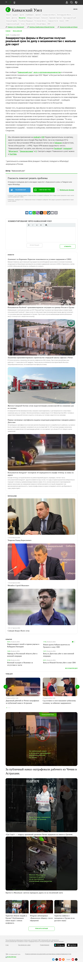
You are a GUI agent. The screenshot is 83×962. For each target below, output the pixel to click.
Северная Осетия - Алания (56, 21)
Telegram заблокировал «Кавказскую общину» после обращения (41, 918)
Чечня (22, 24)
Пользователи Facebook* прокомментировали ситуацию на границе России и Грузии (41, 307)
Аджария (15, 15)
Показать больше (41, 928)
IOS (43, 137)
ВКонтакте (13, 151)
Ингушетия (22, 18)
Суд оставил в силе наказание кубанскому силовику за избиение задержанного (59, 701)
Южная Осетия (30, 24)
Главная (8, 31)
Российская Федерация (26, 21)
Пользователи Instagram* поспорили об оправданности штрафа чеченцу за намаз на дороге (41, 473)
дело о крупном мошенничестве (47, 72)
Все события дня (71, 668)
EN (10, 2)
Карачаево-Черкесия (55, 18)
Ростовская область (40, 21)
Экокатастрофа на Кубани (68, 27)
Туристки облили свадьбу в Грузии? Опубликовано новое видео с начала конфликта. (16, 919)
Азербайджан (30, 15)
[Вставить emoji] (46, 225)
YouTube (13, 154)
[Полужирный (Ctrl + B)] (29, 225)
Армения (38, 15)
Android (36, 137)
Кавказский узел (25, 72)
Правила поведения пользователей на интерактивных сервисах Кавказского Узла (48, 954)
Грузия (8, 18)
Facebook (58, 148)
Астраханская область (49, 15)
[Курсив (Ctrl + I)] (33, 225)
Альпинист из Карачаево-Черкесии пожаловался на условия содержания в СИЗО (39, 259)
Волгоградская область (64, 15)
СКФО (67, 21)
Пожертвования (44, 945)
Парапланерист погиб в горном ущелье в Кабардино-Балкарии (23, 645)
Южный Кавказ (41, 24)
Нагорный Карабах (11, 21)
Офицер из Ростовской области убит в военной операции (22, 654)
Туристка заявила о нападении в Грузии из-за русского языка (64, 918)
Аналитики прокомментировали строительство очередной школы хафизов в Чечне (40, 357)
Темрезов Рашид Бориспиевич (19, 540)
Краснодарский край (69, 18)
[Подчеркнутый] (37, 225)
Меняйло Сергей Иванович (18, 585)
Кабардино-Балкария (33, 18)
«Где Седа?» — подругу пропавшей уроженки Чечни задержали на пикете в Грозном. (39, 834)
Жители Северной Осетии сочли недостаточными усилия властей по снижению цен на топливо (41, 406)
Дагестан (14, 18)
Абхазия (8, 15)
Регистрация (34, 245)
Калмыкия (44, 18)
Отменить (67, 246)
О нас (7, 945)
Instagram (67, 148)
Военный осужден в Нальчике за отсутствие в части (20, 663)
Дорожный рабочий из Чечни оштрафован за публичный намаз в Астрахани (22, 701)
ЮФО (49, 24)
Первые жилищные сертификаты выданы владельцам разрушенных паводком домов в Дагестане (41, 421)
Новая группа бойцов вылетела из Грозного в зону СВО (56, 645)
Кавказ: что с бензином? (15, 27)
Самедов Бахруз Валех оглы (18, 630)
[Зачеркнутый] (41, 225)
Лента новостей (17, 31)
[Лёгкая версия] (14, 2)
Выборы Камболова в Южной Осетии (41, 27)
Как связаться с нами (24, 945)
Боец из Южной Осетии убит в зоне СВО (59, 662)
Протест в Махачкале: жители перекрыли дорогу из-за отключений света (34, 892)
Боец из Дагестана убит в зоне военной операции (58, 654)
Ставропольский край (12, 24)
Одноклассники (26, 151)
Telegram (58, 143)
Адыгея (22, 15)
